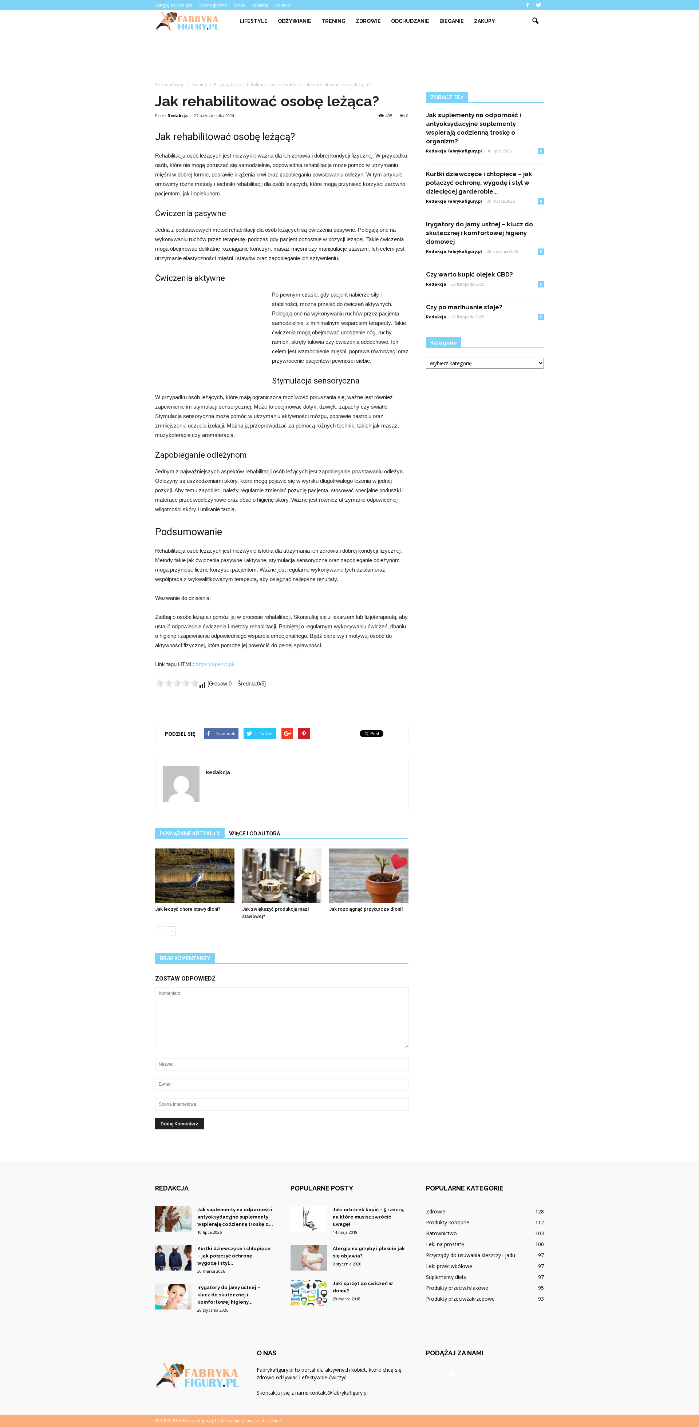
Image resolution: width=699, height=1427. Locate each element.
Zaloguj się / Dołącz (173, 5)
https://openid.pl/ (215, 664)
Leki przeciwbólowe (449, 1266)
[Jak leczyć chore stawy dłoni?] (194, 875)
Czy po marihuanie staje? (464, 307)
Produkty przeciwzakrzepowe (460, 1298)
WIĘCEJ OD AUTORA (254, 833)
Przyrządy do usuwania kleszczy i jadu (470, 1255)
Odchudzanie (410, 21)
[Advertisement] (349, 57)
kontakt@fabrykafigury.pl (338, 1392)
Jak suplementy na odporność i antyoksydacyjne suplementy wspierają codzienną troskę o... (235, 1217)
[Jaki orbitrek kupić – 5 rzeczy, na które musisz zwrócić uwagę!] (309, 1219)
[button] (535, 21)
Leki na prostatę (445, 1244)
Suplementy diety (446, 1276)
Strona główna (213, 5)
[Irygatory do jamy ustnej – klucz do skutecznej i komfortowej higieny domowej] (173, 1296)
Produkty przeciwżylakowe (457, 1287)
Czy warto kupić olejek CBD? (469, 274)
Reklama (260, 5)
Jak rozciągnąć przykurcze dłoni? (366, 909)
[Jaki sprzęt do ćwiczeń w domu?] (309, 1292)
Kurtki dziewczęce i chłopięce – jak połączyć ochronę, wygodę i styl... (233, 1256)
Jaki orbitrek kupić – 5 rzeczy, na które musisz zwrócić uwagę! (368, 1217)
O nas (239, 5)
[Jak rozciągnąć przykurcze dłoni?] (368, 875)
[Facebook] (527, 5)
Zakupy (484, 21)
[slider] (177, 683)
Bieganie (451, 21)
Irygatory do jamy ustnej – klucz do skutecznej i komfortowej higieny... (228, 1295)
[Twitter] (538, 5)
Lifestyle (254, 21)
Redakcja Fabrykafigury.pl (454, 151)
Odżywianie (294, 21)
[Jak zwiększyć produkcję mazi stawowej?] (281, 875)
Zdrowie (368, 21)
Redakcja (177, 115)
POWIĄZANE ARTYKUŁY (189, 833)
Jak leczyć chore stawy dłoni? (187, 909)
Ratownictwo (441, 1233)
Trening (333, 21)
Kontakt (282, 5)
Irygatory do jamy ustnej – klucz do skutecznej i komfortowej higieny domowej (479, 232)
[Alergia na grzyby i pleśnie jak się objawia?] (309, 1258)
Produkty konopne (447, 1222)
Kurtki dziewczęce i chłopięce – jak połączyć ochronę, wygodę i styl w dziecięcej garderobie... (479, 182)
